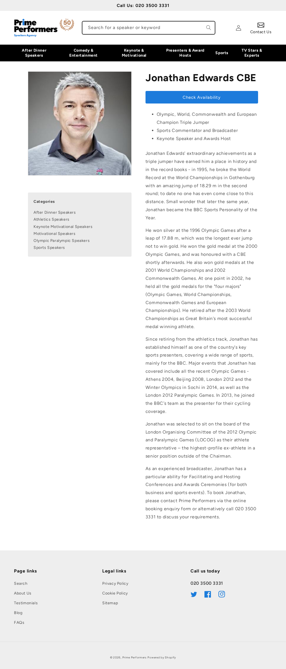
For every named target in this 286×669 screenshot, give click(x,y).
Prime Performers (134, 657)
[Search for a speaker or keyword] (208, 27)
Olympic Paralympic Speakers (62, 240)
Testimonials (26, 603)
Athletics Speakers (52, 219)
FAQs (19, 622)
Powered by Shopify (161, 657)
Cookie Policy (115, 593)
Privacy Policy (115, 583)
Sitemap (110, 603)
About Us (23, 593)
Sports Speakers (49, 247)
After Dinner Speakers (55, 212)
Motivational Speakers (55, 233)
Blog (18, 612)
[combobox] (148, 27)
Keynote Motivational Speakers (63, 226)
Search (21, 583)
